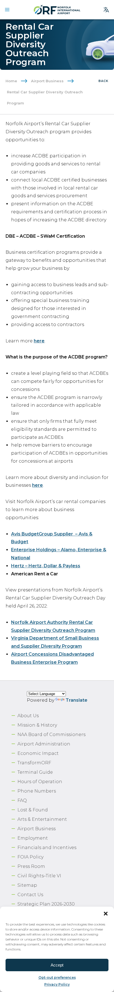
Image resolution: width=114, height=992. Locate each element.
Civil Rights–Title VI (39, 875)
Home (11, 81)
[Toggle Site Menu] (7, 9)
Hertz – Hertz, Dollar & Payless (45, 565)
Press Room (31, 866)
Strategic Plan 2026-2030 (46, 904)
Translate (76, 700)
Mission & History (37, 725)
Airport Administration (43, 744)
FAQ (22, 800)
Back (103, 81)
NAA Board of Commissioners (51, 734)
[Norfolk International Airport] (57, 9)
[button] (105, 913)
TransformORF (34, 762)
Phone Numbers (36, 791)
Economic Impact (38, 753)
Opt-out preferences (57, 977)
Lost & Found (32, 809)
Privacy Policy (57, 984)
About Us (28, 715)
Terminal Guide (35, 772)
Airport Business (47, 81)
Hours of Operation (39, 781)
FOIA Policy (30, 857)
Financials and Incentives (46, 847)
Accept (57, 965)
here (39, 341)
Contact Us (30, 894)
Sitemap (27, 885)
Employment (32, 838)
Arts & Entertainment (42, 819)
